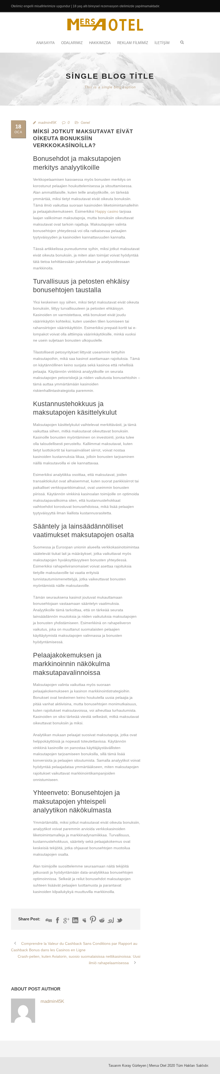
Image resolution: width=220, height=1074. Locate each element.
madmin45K (47, 123)
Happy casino (106, 211)
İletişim (162, 43)
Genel (85, 123)
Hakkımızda (100, 43)
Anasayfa (45, 43)
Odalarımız (72, 43)
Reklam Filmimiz (132, 43)
